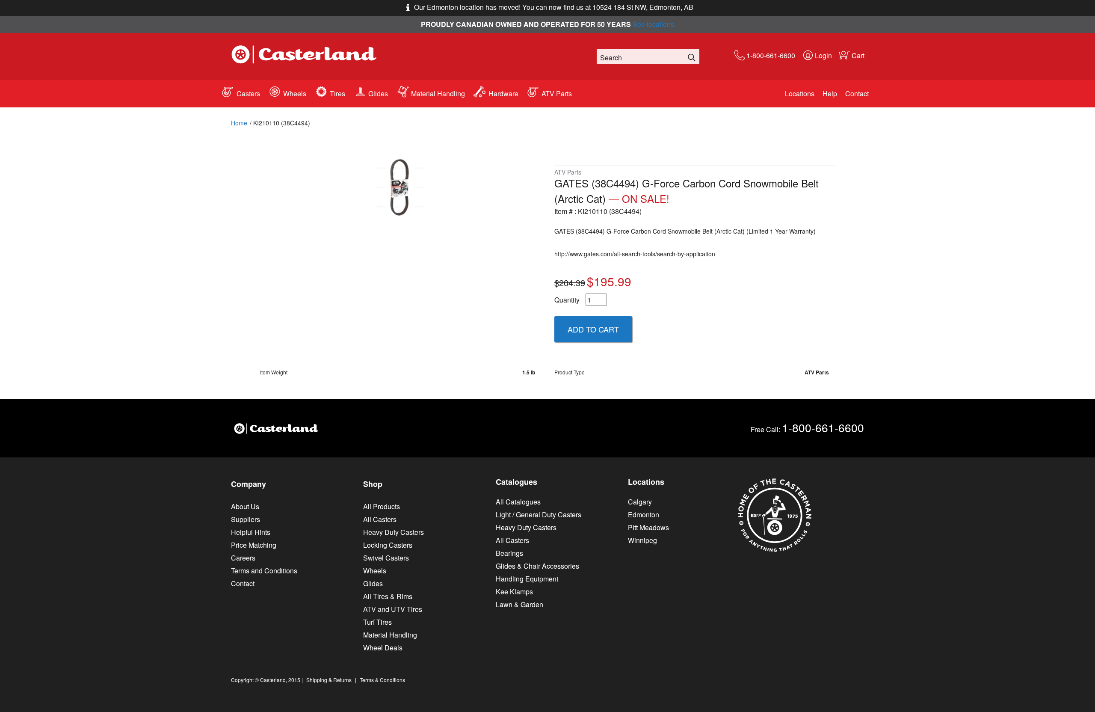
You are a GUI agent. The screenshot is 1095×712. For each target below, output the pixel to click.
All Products (381, 506)
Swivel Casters (386, 558)
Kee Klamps (514, 591)
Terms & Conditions (382, 679)
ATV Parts (557, 93)
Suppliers (245, 519)
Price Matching (253, 545)
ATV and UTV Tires (392, 609)
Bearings (509, 553)
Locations (799, 93)
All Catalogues (518, 502)
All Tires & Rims (387, 596)
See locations (653, 24)
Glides (378, 93)
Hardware (503, 93)
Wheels (294, 93)
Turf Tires (377, 622)
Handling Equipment (527, 579)
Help (830, 93)
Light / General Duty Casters (538, 514)
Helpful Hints (250, 532)
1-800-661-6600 (770, 55)
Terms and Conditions (264, 571)
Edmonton (643, 514)
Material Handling (438, 93)
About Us (245, 506)
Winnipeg (642, 540)
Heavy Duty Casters (393, 532)
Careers (243, 558)
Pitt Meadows (648, 527)
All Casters (380, 519)
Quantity (567, 300)
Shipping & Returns (329, 679)
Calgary (640, 502)
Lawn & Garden (519, 604)
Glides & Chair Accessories (537, 566)
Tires (337, 93)
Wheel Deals (382, 648)
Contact (857, 93)
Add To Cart (593, 329)
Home (239, 123)
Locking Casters (387, 545)
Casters (248, 93)
